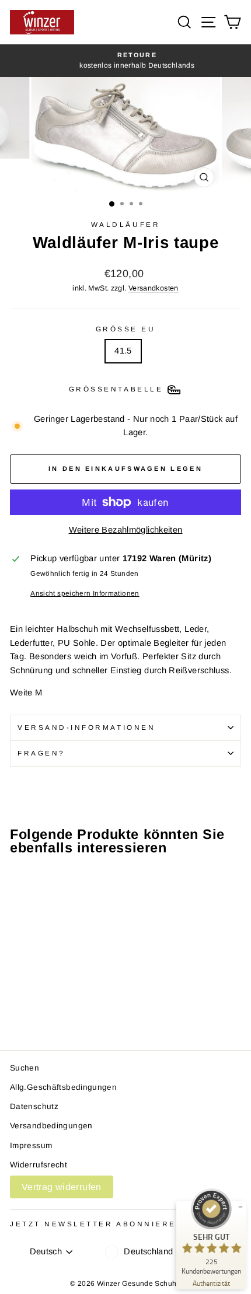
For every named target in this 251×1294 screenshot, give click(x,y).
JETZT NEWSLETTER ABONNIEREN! (98, 1223)
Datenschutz (34, 1106)
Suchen (24, 1068)
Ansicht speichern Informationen (84, 593)
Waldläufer (125, 224)
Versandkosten (153, 288)
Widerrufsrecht (38, 1164)
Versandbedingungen (51, 1125)
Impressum (31, 1145)
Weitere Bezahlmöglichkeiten (126, 529)
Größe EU (126, 329)
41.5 (122, 350)
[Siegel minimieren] (240, 1207)
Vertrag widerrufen (62, 1187)
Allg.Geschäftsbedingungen (63, 1087)
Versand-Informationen (86, 727)
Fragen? (41, 753)
